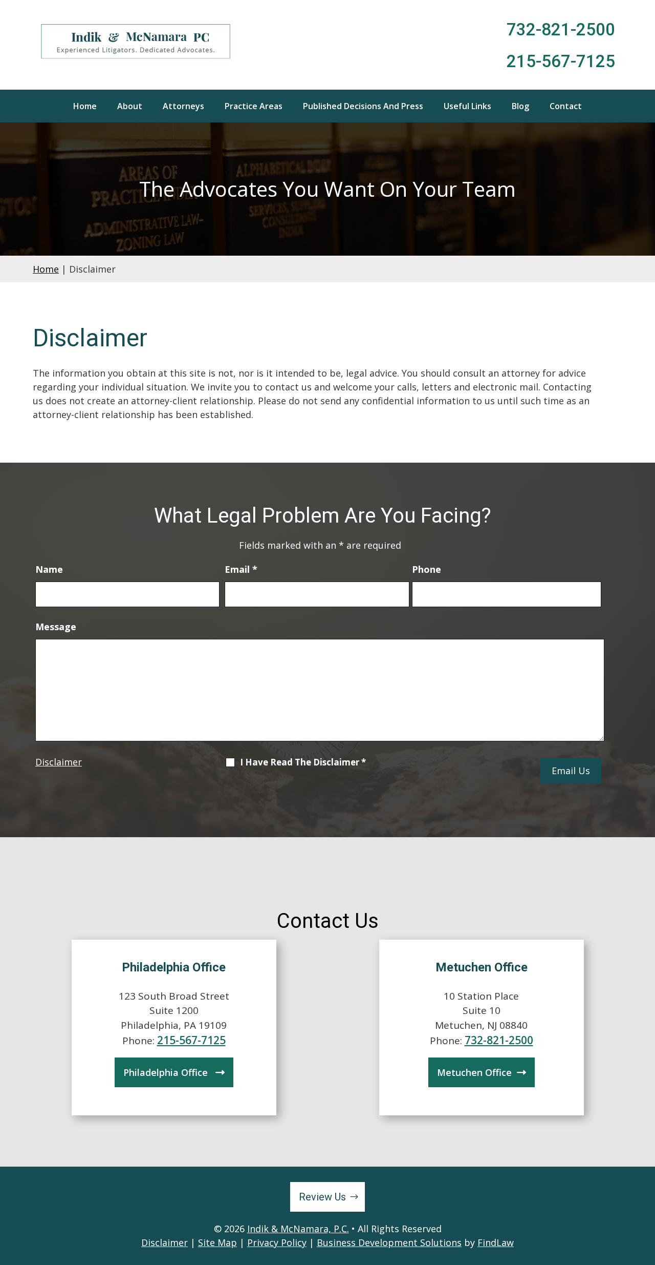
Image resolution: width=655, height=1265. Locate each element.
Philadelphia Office (166, 1072)
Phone (426, 569)
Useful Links (467, 106)
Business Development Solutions (389, 1242)
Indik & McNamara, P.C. (298, 1228)
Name (49, 569)
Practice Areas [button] (253, 106)
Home (85, 106)
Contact (566, 106)
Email (241, 569)
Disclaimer (58, 762)
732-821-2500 (561, 29)
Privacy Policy (277, 1242)
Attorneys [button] (183, 106)
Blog (520, 106)
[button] (645, 1190)
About (129, 106)
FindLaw (495, 1242)
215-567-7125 (561, 61)
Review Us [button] (322, 1197)
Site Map (217, 1242)
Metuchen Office (474, 1072)
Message (55, 626)
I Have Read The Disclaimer (303, 763)
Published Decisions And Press (363, 106)
